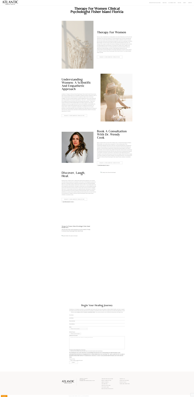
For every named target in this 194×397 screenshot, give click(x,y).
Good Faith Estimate (124, 380)
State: (70, 327)
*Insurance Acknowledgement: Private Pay (77, 349)
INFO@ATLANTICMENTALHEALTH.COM (87, 380)
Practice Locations (106, 385)
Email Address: (72, 324)
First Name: (71, 315)
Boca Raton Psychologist (107, 388)
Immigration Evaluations (107, 378)
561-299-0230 (82, 379)
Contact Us (122, 378)
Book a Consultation (106, 380)
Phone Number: (72, 321)
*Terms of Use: (72, 359)
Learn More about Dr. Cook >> (103, 165)
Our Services (105, 383)
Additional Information (73, 335)
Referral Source (72, 331)
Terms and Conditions (125, 383)
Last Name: (71, 318)
